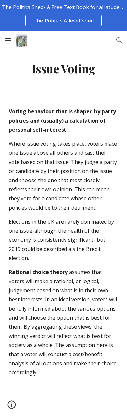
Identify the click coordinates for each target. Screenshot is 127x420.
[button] (8, 40)
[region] (63, 15)
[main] (63, 68)
